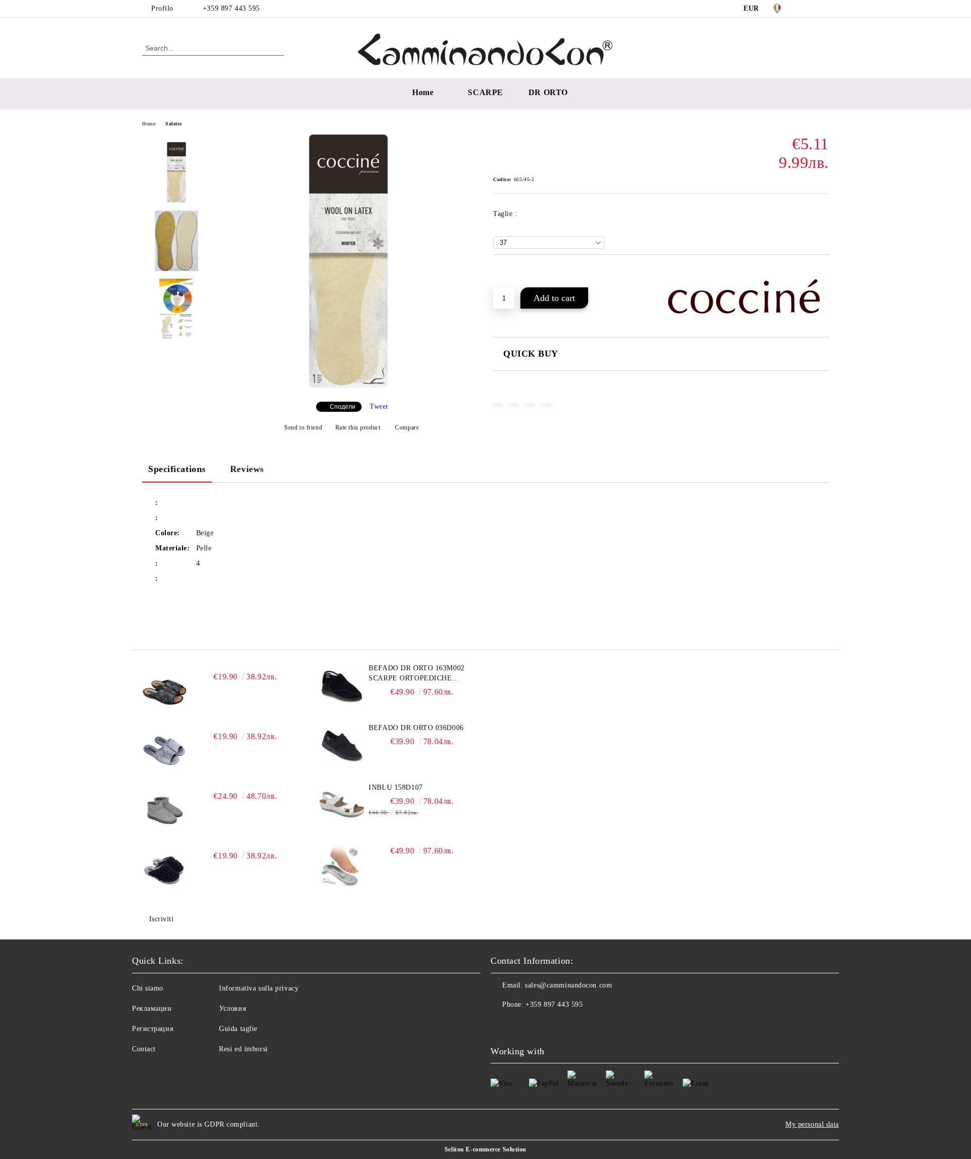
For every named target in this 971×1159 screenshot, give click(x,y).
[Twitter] (823, 8)
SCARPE (485, 92)
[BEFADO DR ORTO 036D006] (342, 745)
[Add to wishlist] (512, 272)
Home (422, 92)
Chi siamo (147, 988)
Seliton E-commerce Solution (485, 1149)
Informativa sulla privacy (258, 988)
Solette (173, 123)
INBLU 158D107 (395, 787)
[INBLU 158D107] (342, 805)
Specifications (177, 469)
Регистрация (152, 1029)
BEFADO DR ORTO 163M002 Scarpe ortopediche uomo (416, 673)
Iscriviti (161, 919)
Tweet (379, 406)
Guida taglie (238, 1029)
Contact (144, 1049)
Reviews (247, 469)
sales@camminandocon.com (568, 985)
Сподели (343, 406)
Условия (232, 1008)
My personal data (812, 1124)
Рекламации (152, 1008)
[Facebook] (808, 8)
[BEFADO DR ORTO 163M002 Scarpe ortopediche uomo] (342, 686)
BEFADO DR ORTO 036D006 (416, 728)
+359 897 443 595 (231, 8)
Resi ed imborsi (243, 1049)
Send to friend (303, 427)
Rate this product (357, 427)
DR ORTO (548, 92)
